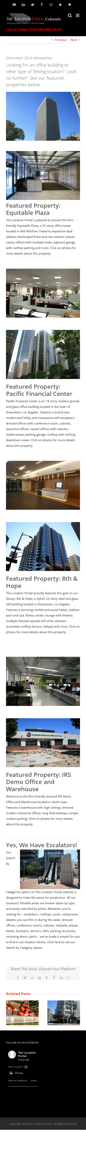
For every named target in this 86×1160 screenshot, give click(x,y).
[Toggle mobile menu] (78, 15)
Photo (19, 1073)
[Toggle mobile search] (70, 15)
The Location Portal (27, 1054)
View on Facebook (17, 1080)
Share (34, 1080)
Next (74, 40)
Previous (61, 40)
